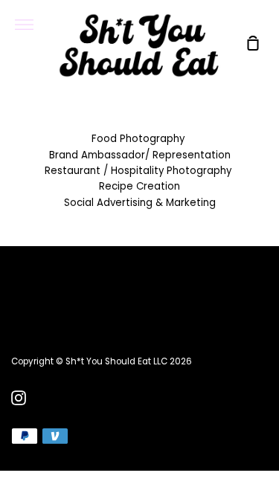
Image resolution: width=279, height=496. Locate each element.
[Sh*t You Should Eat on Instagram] (18, 397)
